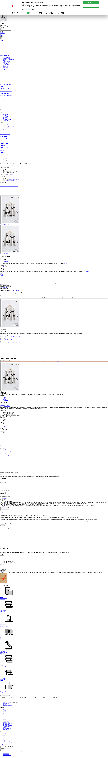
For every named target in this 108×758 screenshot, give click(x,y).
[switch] (40, 13)
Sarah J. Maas (5, 118)
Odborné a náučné (6, 190)
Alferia (4, 266)
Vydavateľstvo (5, 400)
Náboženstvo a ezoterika (6, 91)
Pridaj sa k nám (5, 738)
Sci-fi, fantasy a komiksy (7, 78)
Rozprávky (5, 77)
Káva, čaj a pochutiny (5, 141)
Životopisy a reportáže (7, 61)
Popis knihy (5, 397)
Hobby (4, 65)
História (4, 60)
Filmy (1, 35)
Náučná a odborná (4, 55)
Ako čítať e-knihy (6, 724)
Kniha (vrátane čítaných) (6, 566)
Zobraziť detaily (69, 13)
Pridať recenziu (3, 493)
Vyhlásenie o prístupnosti (7, 742)
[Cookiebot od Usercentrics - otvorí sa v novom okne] (15, 13)
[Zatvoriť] (0, 295)
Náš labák (4, 740)
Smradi (4, 131)
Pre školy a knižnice (6, 726)
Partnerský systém (6, 737)
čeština (4, 440)
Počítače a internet (6, 64)
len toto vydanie (4, 560)
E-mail (1, 554)
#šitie (1, 406)
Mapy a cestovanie (4, 93)
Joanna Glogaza (5, 261)
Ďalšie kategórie (5, 67)
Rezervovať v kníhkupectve (6, 286)
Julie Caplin (5, 115)
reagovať (2, 506)
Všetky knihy (5, 99)
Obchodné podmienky (7, 755)
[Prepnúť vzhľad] (1, 38)
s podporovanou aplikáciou (14, 179)
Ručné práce (5, 192)
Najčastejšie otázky (6, 722)
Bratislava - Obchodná (7, 702)
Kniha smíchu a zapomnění (5, 583)
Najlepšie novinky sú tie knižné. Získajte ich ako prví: (10, 746)
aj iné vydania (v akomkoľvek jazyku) (8, 562)
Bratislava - (11, 336)
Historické (4, 48)
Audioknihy (2, 33)
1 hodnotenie (3, 482)
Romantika (5, 45)
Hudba (2, 150)
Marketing (4, 739)
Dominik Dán (5, 114)
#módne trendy (7, 406)
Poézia (4, 51)
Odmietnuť (91, 6)
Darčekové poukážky (5, 134)
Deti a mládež (3, 69)
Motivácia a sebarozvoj (7, 57)
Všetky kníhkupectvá (6, 703)
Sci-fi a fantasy (5, 43)
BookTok (4, 106)
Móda (6, 462)
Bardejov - (7, 339)
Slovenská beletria (6, 49)
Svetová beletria (5, 50)
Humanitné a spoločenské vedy (8, 59)
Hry (1, 34)
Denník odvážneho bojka (7, 127)
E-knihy (1, 32)
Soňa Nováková (8, 443)
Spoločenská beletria (6, 46)
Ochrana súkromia (6, 754)
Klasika (4, 47)
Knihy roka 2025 (6, 100)
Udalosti (4, 704)
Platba (4, 720)
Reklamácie (5, 727)
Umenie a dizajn (5, 66)
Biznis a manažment (6, 58)
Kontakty (4, 733)
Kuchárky (2, 86)
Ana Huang (5, 117)
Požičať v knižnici (16, 290)
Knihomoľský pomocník (7, 728)
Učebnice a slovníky (5, 88)
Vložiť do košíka (3, 284)
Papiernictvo (3, 145)
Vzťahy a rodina (6, 62)
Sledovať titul (3, 570)
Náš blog (4, 735)
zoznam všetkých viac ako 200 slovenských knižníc (59, 355)
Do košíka (2, 395)
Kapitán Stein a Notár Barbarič (8, 126)
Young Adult (5, 75)
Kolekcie (4, 105)
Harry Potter (5, 125)
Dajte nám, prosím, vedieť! (19, 469)
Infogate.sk (9, 355)
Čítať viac (65, 263)
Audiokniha (4, 569)
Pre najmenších (5, 72)
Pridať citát (2, 571)
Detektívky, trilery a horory (7, 42)
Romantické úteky (6, 124)
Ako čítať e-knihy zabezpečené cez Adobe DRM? (9, 186)
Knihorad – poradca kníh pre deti (8, 71)
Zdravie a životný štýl (6, 63)
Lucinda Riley (5, 120)
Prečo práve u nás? (6, 721)
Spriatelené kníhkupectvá (7, 705)
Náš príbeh (5, 734)
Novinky (4, 102)
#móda (3, 406)
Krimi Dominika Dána (7, 128)
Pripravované (5, 103)
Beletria (2, 40)
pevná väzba (5, 426)
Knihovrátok (5, 736)
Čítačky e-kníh (3, 136)
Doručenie (4, 719)
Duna (4, 130)
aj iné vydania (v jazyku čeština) (7, 561)
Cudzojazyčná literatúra (6, 95)
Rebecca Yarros (5, 116)
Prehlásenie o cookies (6, 741)
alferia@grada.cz (6, 535)
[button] (54, 282)
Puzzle (1, 154)
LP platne (2, 152)
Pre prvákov (5, 73)
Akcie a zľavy (5, 104)
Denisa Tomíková (3, 498)
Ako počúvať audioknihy (7, 725)
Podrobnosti (5, 398)
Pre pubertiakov (5, 74)
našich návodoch (10, 165)
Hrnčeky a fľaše (4, 143)
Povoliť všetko (91, 2)
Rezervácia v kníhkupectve (7, 723)
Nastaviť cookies (6, 753)
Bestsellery (5, 101)
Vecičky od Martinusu (5, 138)
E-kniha (3, 568)
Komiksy (4, 44)
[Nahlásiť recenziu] (0, 510)
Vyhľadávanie (2, 28)
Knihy (2, 31)
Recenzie (4, 399)
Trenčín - (12, 342)
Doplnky (2, 36)
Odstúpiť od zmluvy (6, 729)
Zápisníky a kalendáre (5, 147)
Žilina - (7, 345)
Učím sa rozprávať (6, 129)
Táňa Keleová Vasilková (7, 119)
